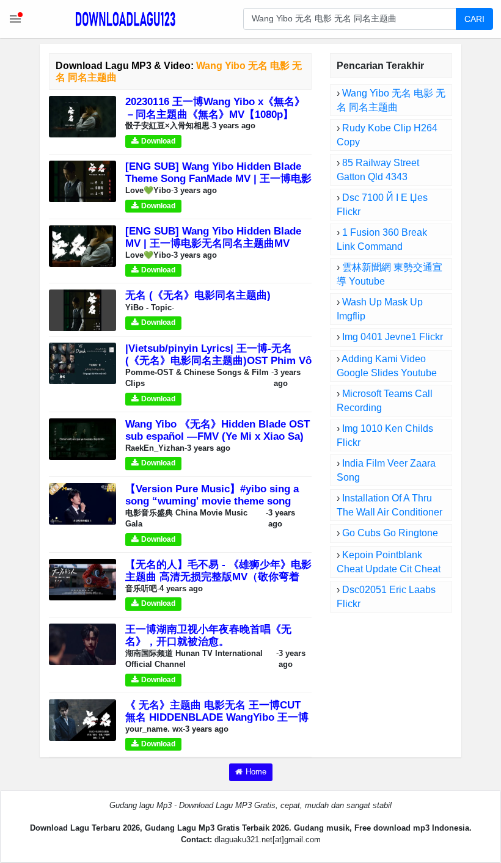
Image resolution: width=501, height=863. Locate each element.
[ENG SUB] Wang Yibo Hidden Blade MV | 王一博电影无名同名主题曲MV (213, 237)
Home (256, 771)
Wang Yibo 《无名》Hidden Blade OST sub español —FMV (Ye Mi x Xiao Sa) (217, 430)
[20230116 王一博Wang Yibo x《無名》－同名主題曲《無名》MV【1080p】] (82, 116)
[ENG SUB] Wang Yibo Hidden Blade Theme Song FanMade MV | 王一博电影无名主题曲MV (218, 179)
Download (158, 141)
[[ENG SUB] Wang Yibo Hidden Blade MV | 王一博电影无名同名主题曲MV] (82, 245)
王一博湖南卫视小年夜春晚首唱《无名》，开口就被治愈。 (208, 635)
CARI (474, 19)
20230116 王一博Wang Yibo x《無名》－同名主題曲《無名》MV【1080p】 (215, 108)
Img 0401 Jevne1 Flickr (392, 337)
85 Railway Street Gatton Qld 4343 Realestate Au (378, 177)
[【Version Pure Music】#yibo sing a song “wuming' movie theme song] (82, 503)
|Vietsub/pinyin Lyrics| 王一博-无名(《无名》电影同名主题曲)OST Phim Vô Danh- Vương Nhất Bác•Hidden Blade (218, 361)
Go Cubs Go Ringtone (390, 533)
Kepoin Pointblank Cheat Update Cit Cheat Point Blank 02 (389, 569)
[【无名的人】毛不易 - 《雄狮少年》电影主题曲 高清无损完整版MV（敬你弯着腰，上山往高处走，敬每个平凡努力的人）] (82, 578)
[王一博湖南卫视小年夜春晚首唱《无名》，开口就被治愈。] (82, 643)
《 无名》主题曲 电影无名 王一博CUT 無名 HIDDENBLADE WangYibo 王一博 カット (217, 717)
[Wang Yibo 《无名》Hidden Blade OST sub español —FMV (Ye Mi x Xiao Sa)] (82, 438)
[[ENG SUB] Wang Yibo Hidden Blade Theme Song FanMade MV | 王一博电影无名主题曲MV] (82, 181)
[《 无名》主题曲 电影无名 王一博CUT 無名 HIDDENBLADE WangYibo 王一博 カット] (82, 719)
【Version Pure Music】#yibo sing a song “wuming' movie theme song (212, 495)
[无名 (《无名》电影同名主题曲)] (82, 310)
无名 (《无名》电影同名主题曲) (198, 295)
